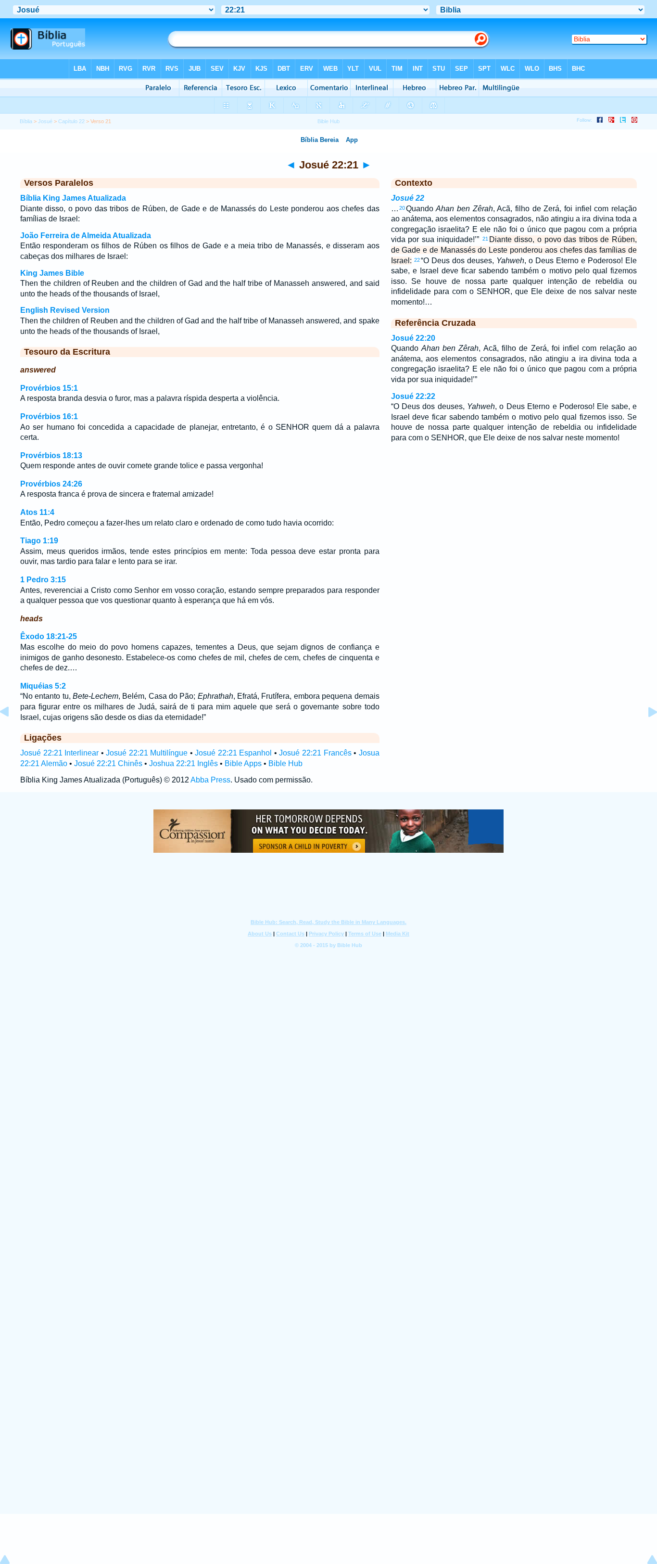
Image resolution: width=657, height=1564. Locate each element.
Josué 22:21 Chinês (108, 763)
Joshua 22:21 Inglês (183, 763)
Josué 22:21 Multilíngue (147, 753)
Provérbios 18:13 (51, 455)
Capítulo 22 (71, 121)
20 (402, 208)
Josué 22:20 (413, 338)
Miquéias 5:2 (43, 686)
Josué (45, 121)
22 (417, 260)
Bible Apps (243, 763)
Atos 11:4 (37, 512)
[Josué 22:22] (645, 734)
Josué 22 (407, 198)
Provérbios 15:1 (49, 388)
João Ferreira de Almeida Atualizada (85, 235)
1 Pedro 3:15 (43, 580)
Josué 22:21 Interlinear (59, 753)
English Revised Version (65, 310)
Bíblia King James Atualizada (73, 198)
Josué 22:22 (413, 396)
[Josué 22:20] (12, 734)
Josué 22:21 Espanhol (233, 753)
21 (485, 239)
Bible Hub (285, 763)
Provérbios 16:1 (49, 416)
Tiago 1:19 (39, 541)
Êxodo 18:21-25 (48, 636)
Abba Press (210, 780)
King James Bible (52, 273)
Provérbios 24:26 (51, 484)
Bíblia (26, 121)
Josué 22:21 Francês (315, 753)
